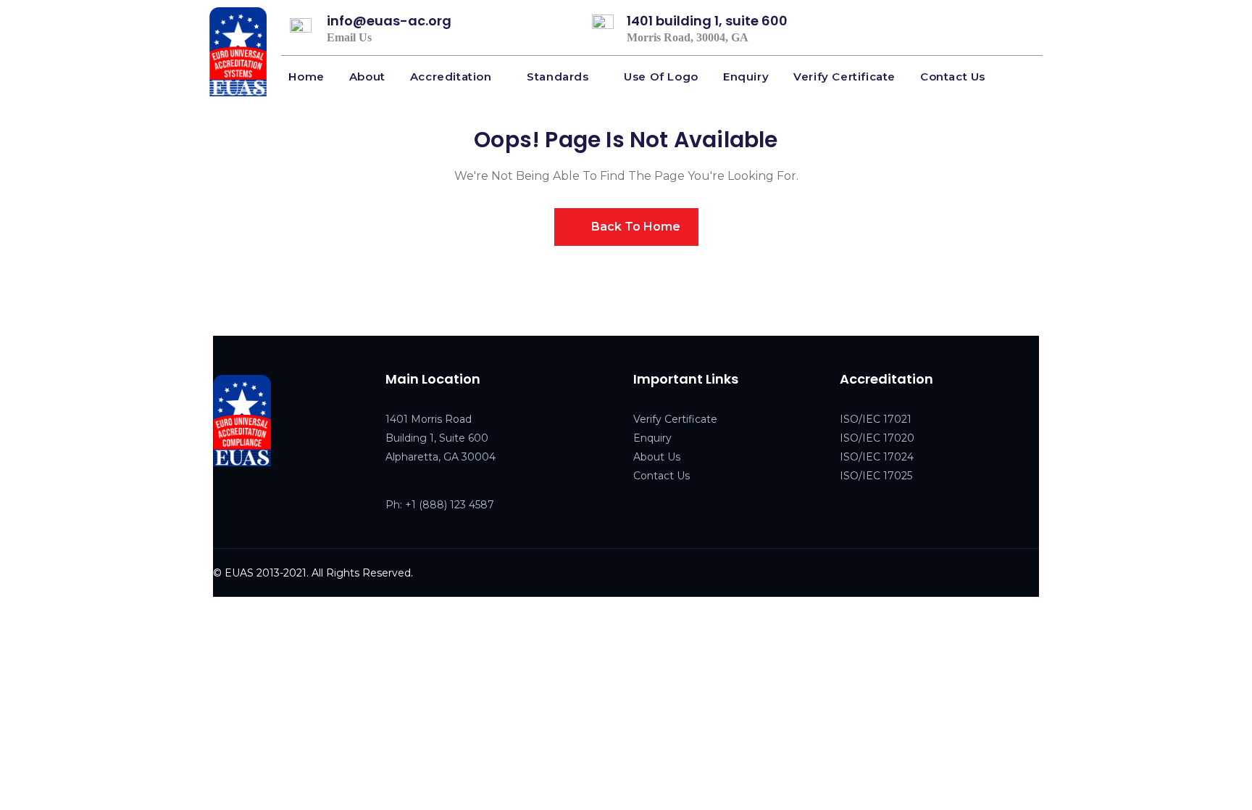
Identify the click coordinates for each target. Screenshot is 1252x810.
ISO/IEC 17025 (876, 475)
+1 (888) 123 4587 (449, 504)
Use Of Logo (661, 76)
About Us (656, 456)
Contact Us (661, 475)
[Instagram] (282, 503)
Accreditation (451, 76)
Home (306, 76)
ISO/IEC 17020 (877, 438)
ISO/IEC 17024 (877, 456)
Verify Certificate (844, 76)
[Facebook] (221, 503)
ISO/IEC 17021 (875, 419)
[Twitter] (251, 503)
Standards (557, 76)
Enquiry (746, 76)
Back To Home (634, 227)
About (367, 76)
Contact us (952, 76)
